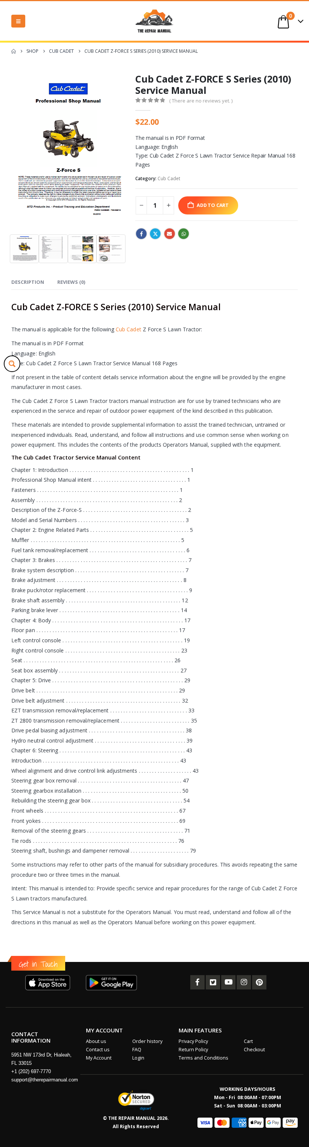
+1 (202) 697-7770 (31, 1071)
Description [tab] (27, 282)
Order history (147, 1041)
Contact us (98, 1049)
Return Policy (193, 1049)
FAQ (136, 1049)
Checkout (254, 1049)
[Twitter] (213, 982)
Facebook (141, 234)
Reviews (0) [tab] (71, 282)
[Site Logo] (154, 21)
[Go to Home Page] (13, 51)
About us (96, 1041)
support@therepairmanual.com (44, 1080)
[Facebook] (197, 982)
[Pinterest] (259, 982)
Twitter (155, 234)
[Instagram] (244, 982)
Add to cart (213, 205)
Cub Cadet (169, 178)
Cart (248, 1041)
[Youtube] (228, 982)
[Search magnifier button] (12, 363)
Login (138, 1058)
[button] (18, 21)
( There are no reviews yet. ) (201, 100)
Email (170, 234)
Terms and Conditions (203, 1058)
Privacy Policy (193, 1041)
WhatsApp (183, 234)
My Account (99, 1058)
